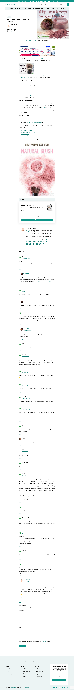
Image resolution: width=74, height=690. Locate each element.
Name (20, 627)
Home (9, 668)
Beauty (9, 17)
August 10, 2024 (26, 302)
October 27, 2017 (25, 464)
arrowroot (43, 107)
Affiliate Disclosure (37, 660)
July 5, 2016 (24, 475)
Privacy (38, 668)
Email (20, 633)
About (9, 669)
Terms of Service (23, 660)
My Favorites (10, 674)
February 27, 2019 (25, 356)
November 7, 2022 (25, 313)
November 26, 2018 (26, 409)
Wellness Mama (28, 40)
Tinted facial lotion (25, 134)
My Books (24, 673)
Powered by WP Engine (26, 687)
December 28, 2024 (26, 258)
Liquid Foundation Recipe (26, 130)
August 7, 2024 (25, 291)
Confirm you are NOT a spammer (27, 649)
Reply (20, 269)
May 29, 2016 (24, 519)
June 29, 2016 (24, 507)
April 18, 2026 (26, 275)
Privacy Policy (32, 660)
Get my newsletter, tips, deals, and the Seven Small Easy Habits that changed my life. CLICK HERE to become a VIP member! (37, 1)
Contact (24, 676)
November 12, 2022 (27, 330)
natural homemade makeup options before (35, 58)
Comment (21, 610)
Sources (22, 199)
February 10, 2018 (25, 440)
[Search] (68, 4)
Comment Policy (44, 660)
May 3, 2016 (24, 533)
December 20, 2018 (26, 398)
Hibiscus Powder (29, 95)
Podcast (9, 673)
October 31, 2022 (25, 345)
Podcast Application (26, 669)
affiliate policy (12, 31)
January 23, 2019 (25, 372)
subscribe (45, 641)
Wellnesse (29, 231)
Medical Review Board (27, 671)
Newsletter (25, 668)
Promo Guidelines (40, 674)
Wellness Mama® (13, 687)
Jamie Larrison (26, 273)
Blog (32, 40)
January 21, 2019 (25, 385)
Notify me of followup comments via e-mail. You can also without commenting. (34, 642)
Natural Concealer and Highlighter (28, 132)
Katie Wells (28, 230)
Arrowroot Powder (30, 92)
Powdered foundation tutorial (27, 136)
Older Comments (22, 602)
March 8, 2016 (25, 552)
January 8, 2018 (25, 451)
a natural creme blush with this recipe (34, 122)
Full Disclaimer (28, 660)
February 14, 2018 (25, 427)
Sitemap (24, 674)
